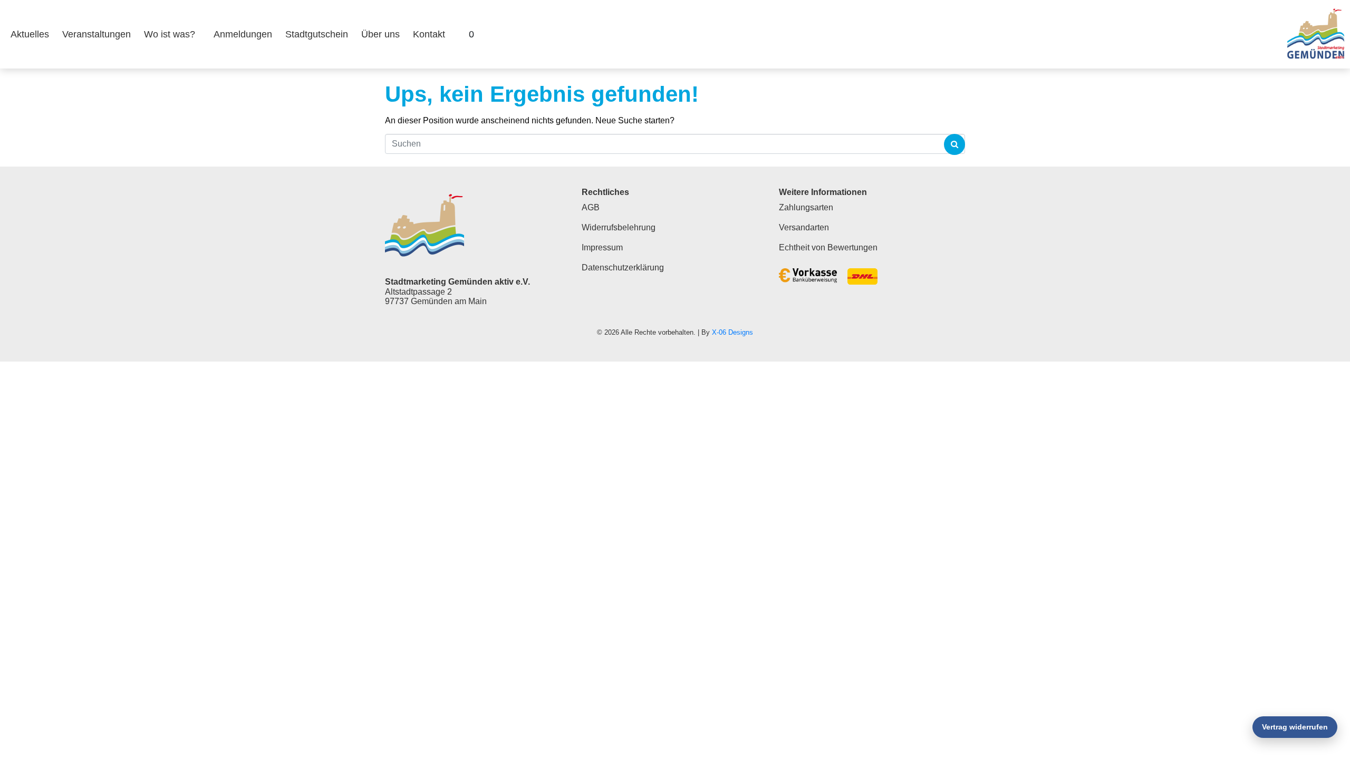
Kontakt (429, 34)
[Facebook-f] (1230, 34)
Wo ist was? (169, 34)
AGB (591, 207)
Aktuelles (30, 34)
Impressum (602, 247)
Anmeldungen (243, 34)
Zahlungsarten (806, 207)
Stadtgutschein (316, 34)
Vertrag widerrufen (1295, 727)
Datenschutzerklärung (623, 267)
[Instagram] (1258, 34)
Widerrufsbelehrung (618, 227)
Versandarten (804, 227)
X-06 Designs (732, 332)
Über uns (380, 34)
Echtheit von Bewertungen (828, 247)
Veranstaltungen (96, 34)
